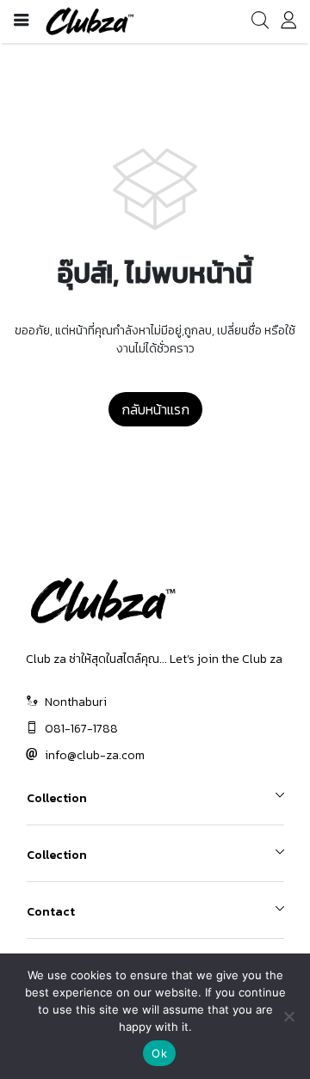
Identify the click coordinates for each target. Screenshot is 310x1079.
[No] (288, 1016)
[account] (288, 24)
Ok (159, 1053)
